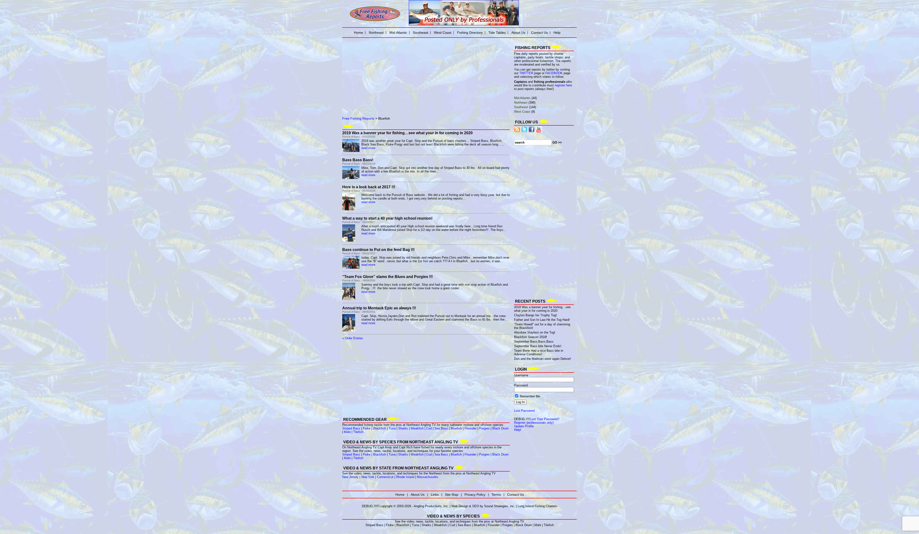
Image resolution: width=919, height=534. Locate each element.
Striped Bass (351, 428)
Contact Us (539, 32)
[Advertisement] (397, 72)
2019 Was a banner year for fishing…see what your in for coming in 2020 (407, 133)
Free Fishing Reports (358, 118)
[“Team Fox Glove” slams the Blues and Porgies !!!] (348, 299)
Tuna (392, 428)
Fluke (366, 428)
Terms (496, 494)
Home (358, 32)
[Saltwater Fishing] (375, 21)
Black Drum (500, 428)
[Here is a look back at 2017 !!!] (348, 209)
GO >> (557, 142)
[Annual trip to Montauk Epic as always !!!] (348, 330)
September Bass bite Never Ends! (537, 346)
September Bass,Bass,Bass (534, 341)
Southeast (521, 107)
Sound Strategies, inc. (499, 506)
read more (368, 148)
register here (563, 85)
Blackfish (379, 428)
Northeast (520, 102)
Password (521, 385)
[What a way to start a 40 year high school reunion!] (348, 240)
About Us (518, 32)
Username (521, 375)
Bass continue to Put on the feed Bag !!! (378, 250)
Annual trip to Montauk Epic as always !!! (379, 308)
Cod (429, 428)
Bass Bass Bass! (357, 160)
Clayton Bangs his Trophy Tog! (535, 315)
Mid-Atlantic (522, 98)
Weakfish (417, 428)
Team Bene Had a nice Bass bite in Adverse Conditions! (538, 352)
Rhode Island (405, 477)
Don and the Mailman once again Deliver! (542, 359)
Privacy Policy (475, 494)
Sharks (403, 428)
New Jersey (350, 477)
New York (367, 477)
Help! (517, 430)
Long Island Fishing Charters (537, 506)
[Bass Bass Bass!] (350, 178)
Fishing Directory (470, 32)
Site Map (451, 494)
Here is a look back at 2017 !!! (368, 187)
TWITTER (526, 73)
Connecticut (385, 477)
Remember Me (529, 396)
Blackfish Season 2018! (530, 337)
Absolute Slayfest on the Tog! (534, 332)
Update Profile (524, 426)
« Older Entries (352, 338)
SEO (475, 506)
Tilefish (358, 432)
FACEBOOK (554, 73)
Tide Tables (497, 32)
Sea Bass (441, 428)
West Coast (522, 111)
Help (557, 32)
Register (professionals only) (534, 422)
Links (435, 494)
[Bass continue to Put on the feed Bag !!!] (350, 267)
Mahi (347, 432)
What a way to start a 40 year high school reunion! (387, 218)
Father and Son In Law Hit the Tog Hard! (542, 320)
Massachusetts (427, 477)
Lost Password (524, 410)
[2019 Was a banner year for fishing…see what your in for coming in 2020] (350, 151)
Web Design (459, 506)
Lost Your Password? (544, 419)
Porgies (484, 428)
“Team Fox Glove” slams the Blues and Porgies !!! (387, 277)
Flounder (470, 428)
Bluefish (456, 428)
